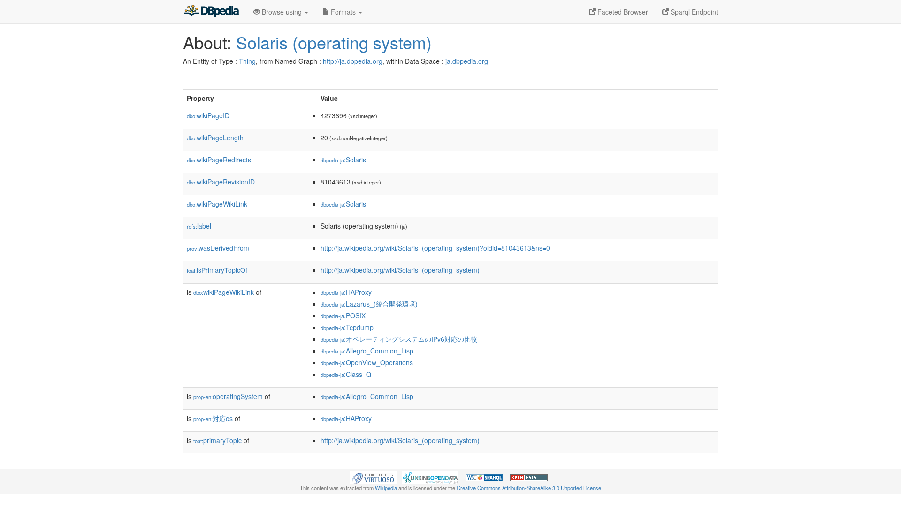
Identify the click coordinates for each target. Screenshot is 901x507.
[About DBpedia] (211, 11)
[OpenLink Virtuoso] (373, 476)
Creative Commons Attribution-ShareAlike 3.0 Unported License (529, 488)
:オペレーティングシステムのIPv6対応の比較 (399, 339)
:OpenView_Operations (367, 362)
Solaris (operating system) (334, 42)
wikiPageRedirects (219, 159)
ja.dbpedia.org (466, 61)
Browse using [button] (282, 11)
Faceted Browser (622, 11)
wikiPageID (208, 115)
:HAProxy (346, 292)
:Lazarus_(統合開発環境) (369, 303)
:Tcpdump (347, 327)
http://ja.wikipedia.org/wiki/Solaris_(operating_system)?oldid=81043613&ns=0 (435, 248)
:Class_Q (346, 374)
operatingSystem (228, 396)
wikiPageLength (215, 137)
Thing (247, 61)
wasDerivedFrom (218, 248)
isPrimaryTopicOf (217, 270)
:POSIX (343, 315)
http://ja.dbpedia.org (352, 61)
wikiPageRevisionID (221, 181)
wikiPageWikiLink (217, 203)
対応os (213, 418)
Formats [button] (343, 11)
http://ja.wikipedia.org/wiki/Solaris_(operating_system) (400, 270)
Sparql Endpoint (693, 11)
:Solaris (343, 159)
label (199, 225)
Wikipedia (386, 488)
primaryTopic (217, 440)
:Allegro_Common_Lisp (367, 350)
